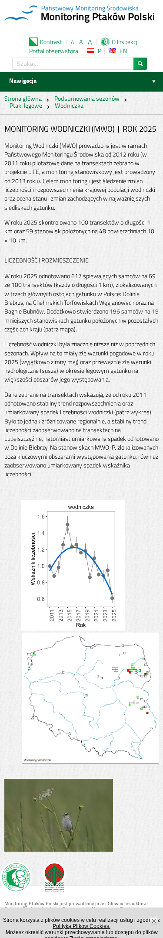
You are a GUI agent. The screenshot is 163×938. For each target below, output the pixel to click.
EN (123, 50)
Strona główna (23, 99)
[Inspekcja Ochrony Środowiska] (16, 878)
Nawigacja (23, 81)
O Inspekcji (125, 41)
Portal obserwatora (53, 50)
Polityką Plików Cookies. (81, 926)
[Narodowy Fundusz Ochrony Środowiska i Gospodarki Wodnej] (54, 878)
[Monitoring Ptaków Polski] (79, 14)
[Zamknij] (154, 921)
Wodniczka (69, 106)
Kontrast (51, 41)
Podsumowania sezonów (87, 99)
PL (101, 50)
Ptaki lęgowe (26, 106)
